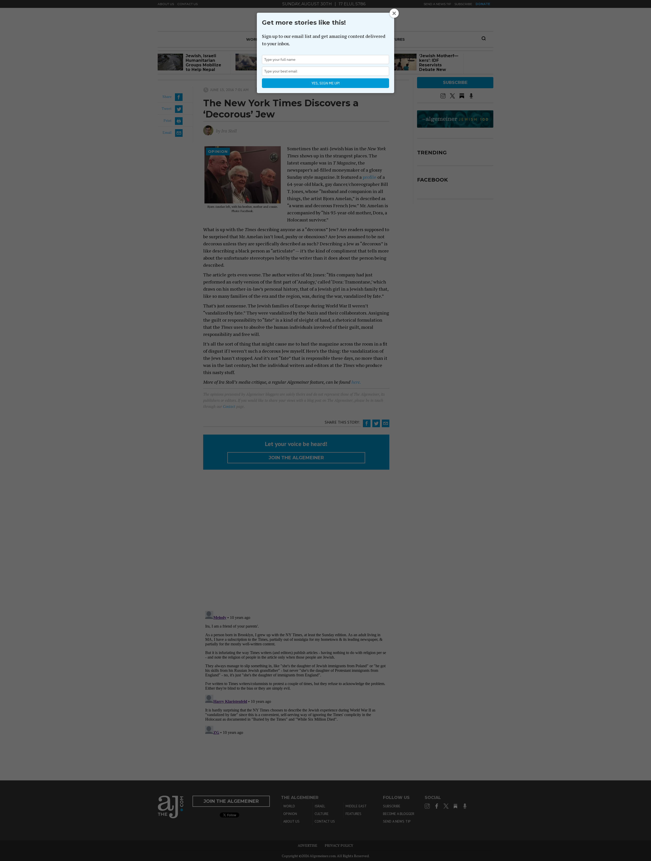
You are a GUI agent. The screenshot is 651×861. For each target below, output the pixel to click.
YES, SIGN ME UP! (326, 83)
